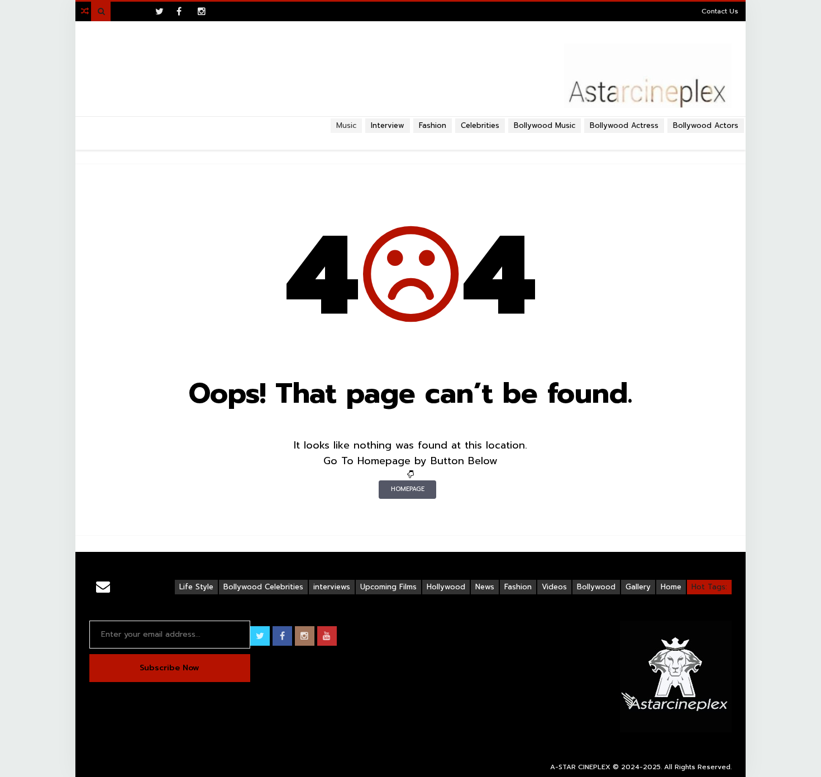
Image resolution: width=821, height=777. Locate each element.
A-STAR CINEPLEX (580, 767)
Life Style (196, 586)
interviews (331, 586)
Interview (387, 125)
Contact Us (719, 11)
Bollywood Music (544, 125)
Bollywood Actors (705, 125)
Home (671, 586)
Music (346, 125)
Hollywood (446, 586)
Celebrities (480, 125)
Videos (554, 586)
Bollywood (596, 586)
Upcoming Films (388, 586)
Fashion (432, 125)
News (484, 586)
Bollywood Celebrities (263, 586)
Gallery (638, 586)
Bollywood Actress (624, 125)
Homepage (407, 489)
